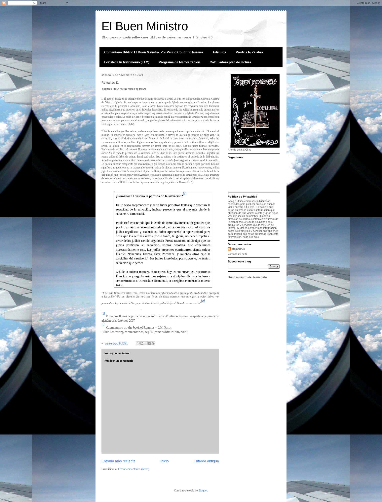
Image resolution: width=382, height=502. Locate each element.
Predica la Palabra (249, 52)
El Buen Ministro (144, 26)
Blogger (203, 490)
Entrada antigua (206, 461)
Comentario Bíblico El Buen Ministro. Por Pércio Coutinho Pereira (153, 52)
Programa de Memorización (179, 62)
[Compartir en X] (146, 343)
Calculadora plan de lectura (230, 62)
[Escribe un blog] (142, 343)
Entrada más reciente (118, 461)
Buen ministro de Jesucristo (247, 277)
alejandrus (238, 248)
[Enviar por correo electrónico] (138, 343)
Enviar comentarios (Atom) (133, 469)
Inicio (164, 461)
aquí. (257, 236)
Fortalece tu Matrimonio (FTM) (126, 62)
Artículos (219, 52)
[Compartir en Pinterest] (153, 343)
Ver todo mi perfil (237, 253)
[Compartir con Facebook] (149, 343)
